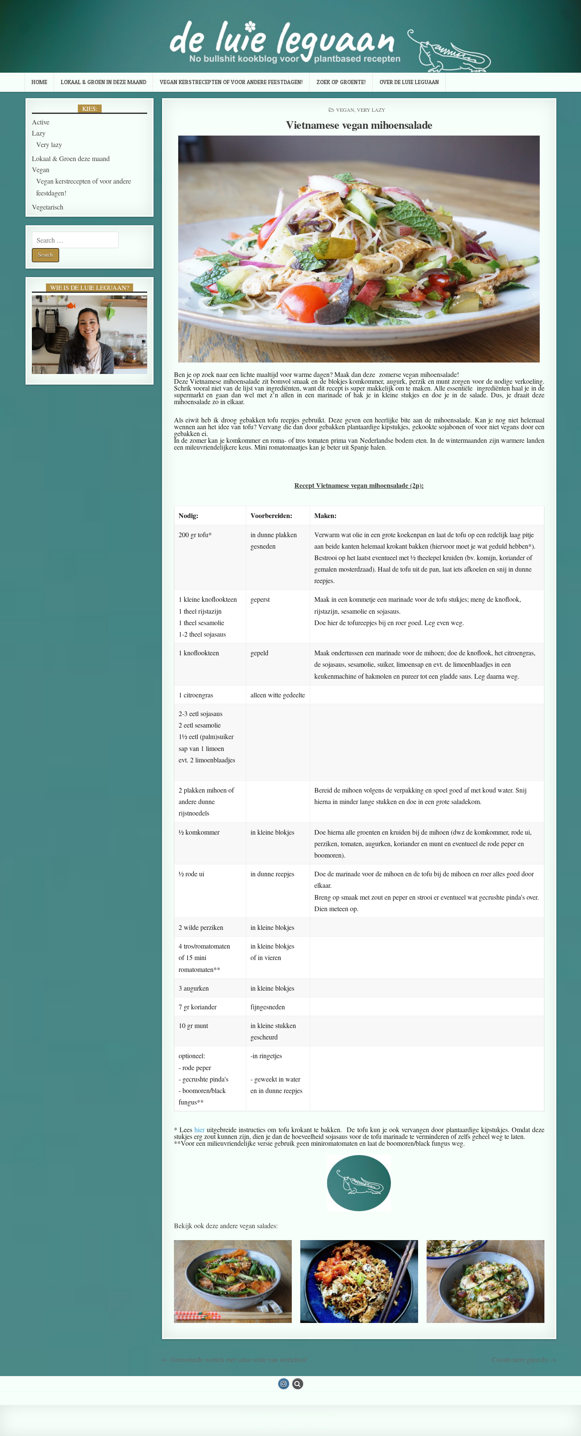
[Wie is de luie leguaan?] (89, 334)
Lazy (39, 132)
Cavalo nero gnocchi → (524, 1359)
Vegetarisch (47, 206)
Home (39, 82)
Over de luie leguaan (409, 82)
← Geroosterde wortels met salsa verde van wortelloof (234, 1359)
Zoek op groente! (341, 82)
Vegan (345, 109)
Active (40, 121)
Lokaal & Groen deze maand (71, 158)
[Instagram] (283, 1383)
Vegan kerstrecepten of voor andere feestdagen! (231, 82)
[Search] (297, 1383)
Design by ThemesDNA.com (290, 1427)
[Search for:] (75, 239)
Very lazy (371, 109)
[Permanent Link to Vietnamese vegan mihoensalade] (359, 249)
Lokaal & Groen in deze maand (103, 82)
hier (199, 1129)
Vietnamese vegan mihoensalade (359, 124)
